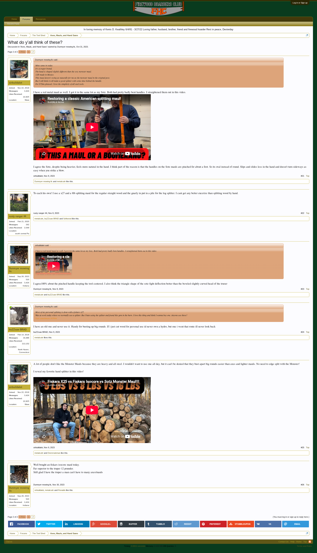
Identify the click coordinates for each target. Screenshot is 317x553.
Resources (41, 19)
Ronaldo (61, 490)
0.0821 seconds (138, 546)
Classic (9, 542)
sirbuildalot (15, 82)
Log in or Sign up (300, 3)
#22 (302, 213)
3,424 (26, 91)
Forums (26, 19)
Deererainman (54, 453)
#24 (302, 332)
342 (27, 225)
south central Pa (22, 234)
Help (292, 542)
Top (307, 176)
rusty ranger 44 (17, 216)
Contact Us (283, 542)
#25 (302, 447)
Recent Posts (13, 24)
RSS (310, 541)
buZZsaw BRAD (51, 218)
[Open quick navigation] (307, 35)
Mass (27, 100)
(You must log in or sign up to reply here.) (291, 517)
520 (27, 280)
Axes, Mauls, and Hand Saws (34, 47)
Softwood (67, 218)
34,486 (26, 338)
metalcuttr (61, 181)
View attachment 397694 (46, 318)
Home (14, 19)
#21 (302, 176)
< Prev (22, 52)
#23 (302, 289)
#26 (302, 485)
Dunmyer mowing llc (66, 47)
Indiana (26, 286)
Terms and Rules (304, 546)
